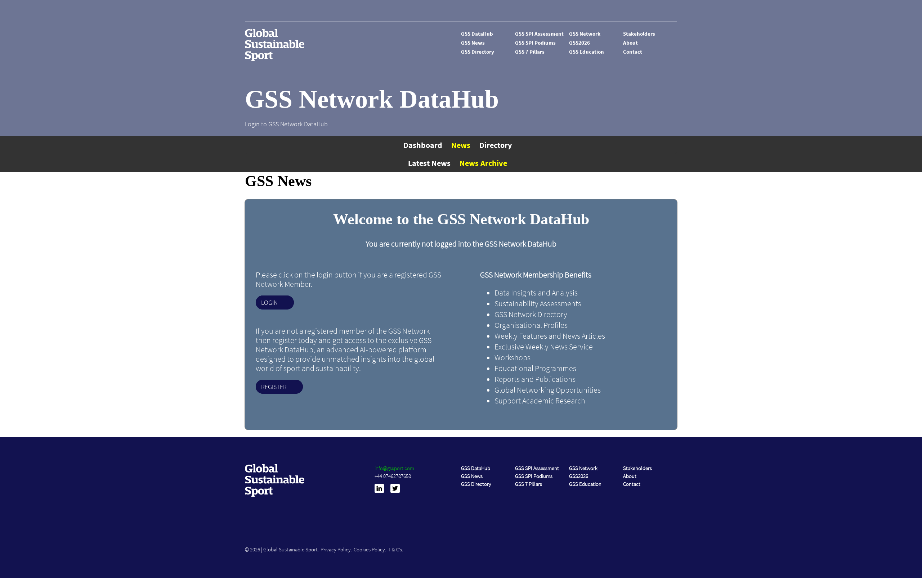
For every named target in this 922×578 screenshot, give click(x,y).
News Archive (483, 163)
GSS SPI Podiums (535, 42)
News (460, 145)
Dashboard (422, 145)
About (630, 42)
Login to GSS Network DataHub (286, 124)
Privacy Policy (336, 549)
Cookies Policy (369, 549)
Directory (495, 145)
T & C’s (395, 549)
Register (274, 387)
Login (269, 302)
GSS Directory (477, 51)
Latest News (429, 163)
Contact (632, 51)
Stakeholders (639, 33)
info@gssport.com (394, 468)
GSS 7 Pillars (530, 51)
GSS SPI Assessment (539, 33)
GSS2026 (579, 42)
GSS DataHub (477, 33)
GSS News (473, 42)
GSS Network (584, 33)
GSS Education (586, 51)
